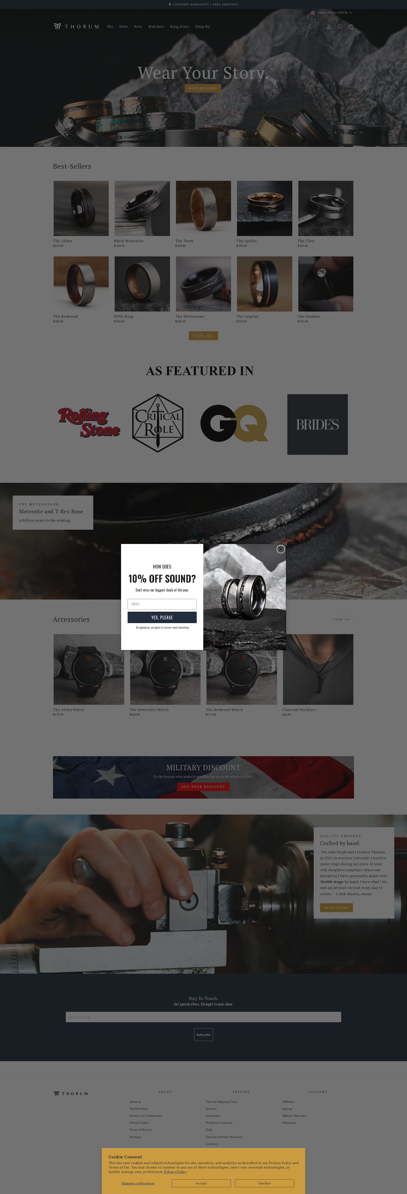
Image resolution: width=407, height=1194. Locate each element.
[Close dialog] (280, 549)
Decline (265, 1183)
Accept (201, 1183)
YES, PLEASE (162, 617)
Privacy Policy (175, 1171)
